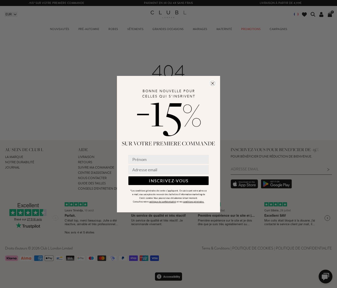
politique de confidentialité (162, 201)
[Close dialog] (212, 83)
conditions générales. (193, 201)
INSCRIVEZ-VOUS (168, 180)
